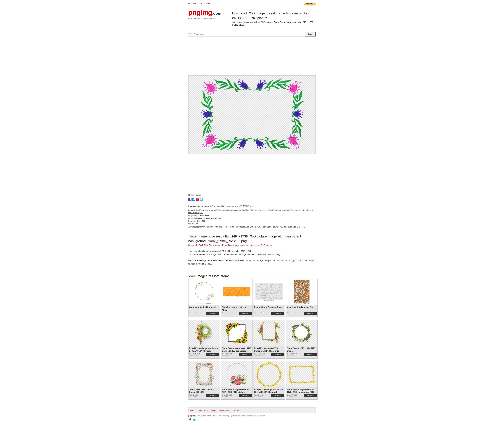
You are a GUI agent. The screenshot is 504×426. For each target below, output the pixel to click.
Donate (213, 410)
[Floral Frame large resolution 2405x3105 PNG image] (204, 333)
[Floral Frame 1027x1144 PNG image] (301, 333)
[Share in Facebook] (189, 199)
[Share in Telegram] (193, 199)
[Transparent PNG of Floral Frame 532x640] (204, 374)
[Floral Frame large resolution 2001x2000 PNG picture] (236, 374)
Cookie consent (224, 410)
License (199, 410)
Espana (207, 3)
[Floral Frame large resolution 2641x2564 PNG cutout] (269, 374)
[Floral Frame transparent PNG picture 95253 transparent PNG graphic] (236, 333)
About (192, 410)
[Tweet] (201, 199)
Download (212, 313)
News (206, 410)
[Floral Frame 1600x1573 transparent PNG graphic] (269, 333)
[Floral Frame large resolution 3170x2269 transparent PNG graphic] (302, 374)
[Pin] (197, 199)
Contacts (236, 410)
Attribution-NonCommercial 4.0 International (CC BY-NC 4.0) (225, 206)
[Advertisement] (252, 57)
